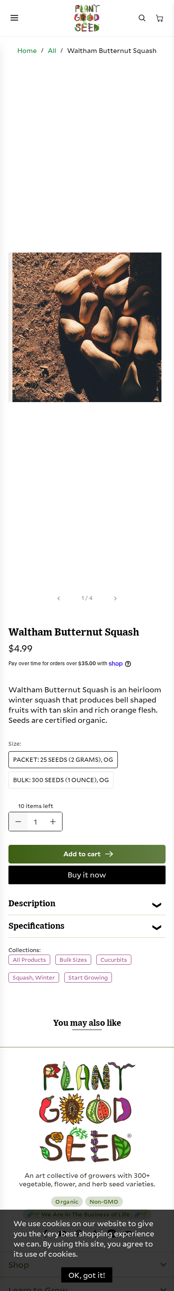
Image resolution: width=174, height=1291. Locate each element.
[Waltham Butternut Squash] (87, 327)
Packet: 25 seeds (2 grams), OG (63, 759)
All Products (29, 959)
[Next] (115, 598)
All (52, 50)
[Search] (141, 18)
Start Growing (88, 977)
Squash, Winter (34, 977)
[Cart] (159, 18)
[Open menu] (14, 18)
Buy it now (87, 874)
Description (31, 904)
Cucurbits (114, 959)
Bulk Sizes (73, 959)
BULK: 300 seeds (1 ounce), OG (61, 780)
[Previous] (59, 598)
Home (27, 50)
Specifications (36, 926)
